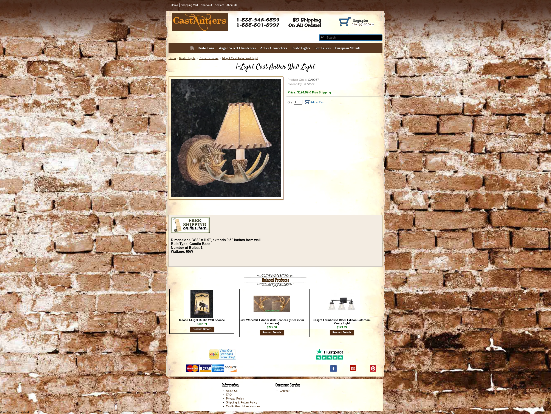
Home (174, 5)
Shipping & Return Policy (241, 402)
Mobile (11, 412)
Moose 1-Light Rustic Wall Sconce (202, 320)
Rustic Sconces (208, 58)
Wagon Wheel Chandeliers (237, 48)
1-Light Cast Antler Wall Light (240, 58)
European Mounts (347, 48)
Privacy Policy (235, 398)
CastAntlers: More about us (243, 406)
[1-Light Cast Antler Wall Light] (226, 138)
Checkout (206, 5)
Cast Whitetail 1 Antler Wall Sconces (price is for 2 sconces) (272, 321)
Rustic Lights (187, 58)
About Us (231, 5)
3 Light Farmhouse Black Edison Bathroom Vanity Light (342, 321)
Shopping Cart (189, 5)
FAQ (229, 394)
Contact (219, 5)
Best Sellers (322, 48)
